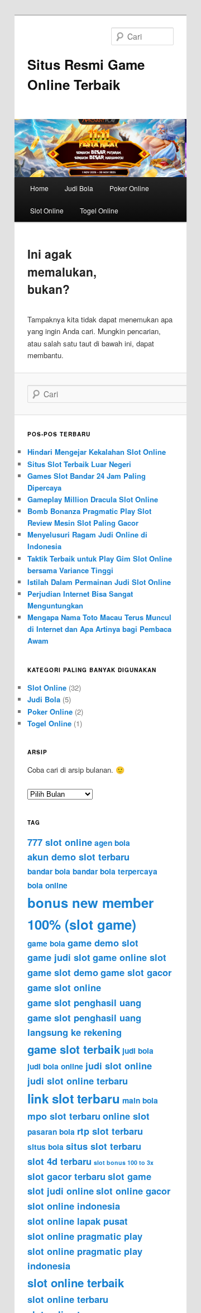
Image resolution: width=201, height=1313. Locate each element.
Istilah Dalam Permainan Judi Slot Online (99, 582)
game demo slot (103, 942)
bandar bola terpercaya (115, 871)
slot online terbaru (67, 1299)
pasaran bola (51, 1131)
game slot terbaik (73, 1049)
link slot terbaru (73, 1098)
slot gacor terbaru (66, 1176)
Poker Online (129, 188)
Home (39, 188)
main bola (140, 1100)
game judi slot (58, 957)
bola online (47, 885)
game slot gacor (135, 972)
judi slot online (118, 1065)
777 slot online (59, 842)
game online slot (129, 957)
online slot (126, 1115)
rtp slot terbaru (110, 1131)
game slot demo (62, 972)
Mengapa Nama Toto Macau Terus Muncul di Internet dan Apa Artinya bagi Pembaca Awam (99, 629)
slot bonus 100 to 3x (124, 1162)
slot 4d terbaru (59, 1161)
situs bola (45, 1146)
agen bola (112, 843)
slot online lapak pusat (77, 1221)
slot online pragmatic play (84, 1236)
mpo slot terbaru (63, 1115)
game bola (46, 943)
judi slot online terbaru (77, 1080)
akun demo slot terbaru (78, 856)
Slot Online (47, 210)
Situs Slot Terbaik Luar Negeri (79, 464)
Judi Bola (79, 188)
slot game (129, 1176)
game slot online (64, 987)
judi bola (138, 1050)
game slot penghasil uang (84, 1002)
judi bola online (55, 1066)
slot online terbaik (75, 1282)
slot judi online (60, 1190)
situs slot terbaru (103, 1146)
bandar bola (48, 871)
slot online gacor (133, 1190)
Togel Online (99, 210)
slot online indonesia (73, 1205)
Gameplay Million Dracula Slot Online (92, 499)
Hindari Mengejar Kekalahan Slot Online (96, 451)
